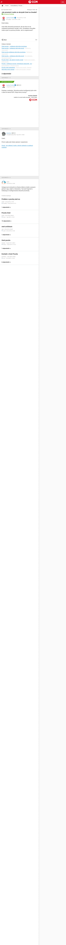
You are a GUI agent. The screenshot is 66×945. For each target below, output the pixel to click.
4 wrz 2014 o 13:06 (16, 19)
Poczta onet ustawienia (8, 67)
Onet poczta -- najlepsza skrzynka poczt (13, 56)
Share (5, 39)
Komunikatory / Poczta (16, 5)
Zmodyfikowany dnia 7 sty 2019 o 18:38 (15, 134)
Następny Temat (31, 9)
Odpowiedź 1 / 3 (6, 77)
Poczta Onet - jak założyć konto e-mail (12, 60)
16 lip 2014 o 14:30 (10, 86)
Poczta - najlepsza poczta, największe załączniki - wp (17, 63)
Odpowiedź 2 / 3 (6, 128)
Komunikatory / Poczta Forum (10, 65)
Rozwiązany (6, 14)
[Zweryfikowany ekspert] (15, 18)
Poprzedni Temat (7, 9)
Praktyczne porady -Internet (23, 67)
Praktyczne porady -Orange (23, 69)
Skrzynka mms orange (8, 69)
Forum (7, 5)
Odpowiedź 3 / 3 (6, 177)
